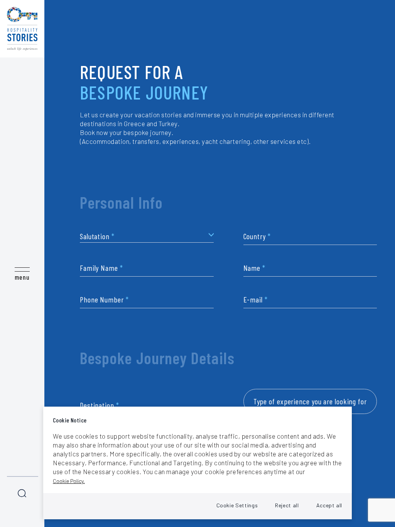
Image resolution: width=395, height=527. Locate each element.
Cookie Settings (237, 505)
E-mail (255, 299)
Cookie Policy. (69, 481)
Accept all (329, 505)
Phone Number (104, 299)
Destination (99, 405)
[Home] (22, 28)
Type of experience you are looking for (310, 401)
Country (257, 236)
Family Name (101, 268)
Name (254, 268)
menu (22, 277)
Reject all (287, 505)
